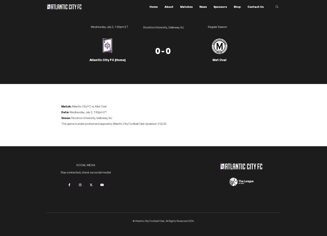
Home (154, 7)
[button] (169, 7)
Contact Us (255, 7)
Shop (237, 7)
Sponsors (220, 7)
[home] (64, 6)
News (203, 7)
